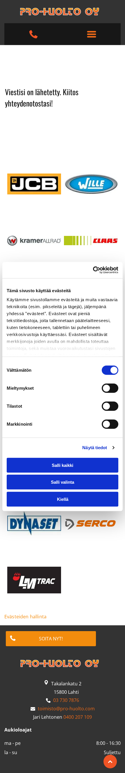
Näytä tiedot (94, 447)
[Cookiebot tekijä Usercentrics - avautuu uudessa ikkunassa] (92, 270)
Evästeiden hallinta (25, 616)
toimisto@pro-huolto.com (66, 708)
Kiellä (62, 498)
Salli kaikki (62, 465)
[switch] (110, 388)
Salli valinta (62, 482)
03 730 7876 (66, 700)
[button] (91, 34)
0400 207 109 (77, 717)
